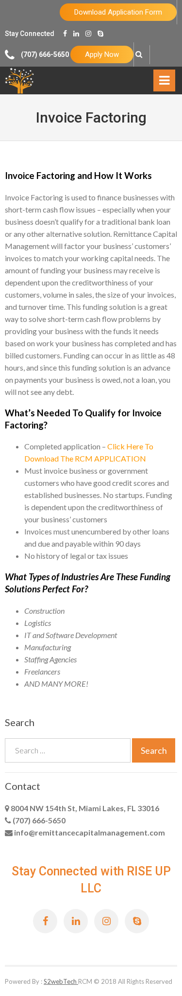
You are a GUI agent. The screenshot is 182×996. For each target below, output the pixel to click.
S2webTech (61, 981)
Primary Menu (164, 82)
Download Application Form (118, 12)
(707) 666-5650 (38, 820)
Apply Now (102, 54)
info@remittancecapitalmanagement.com (89, 832)
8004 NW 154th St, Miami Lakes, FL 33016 (84, 808)
